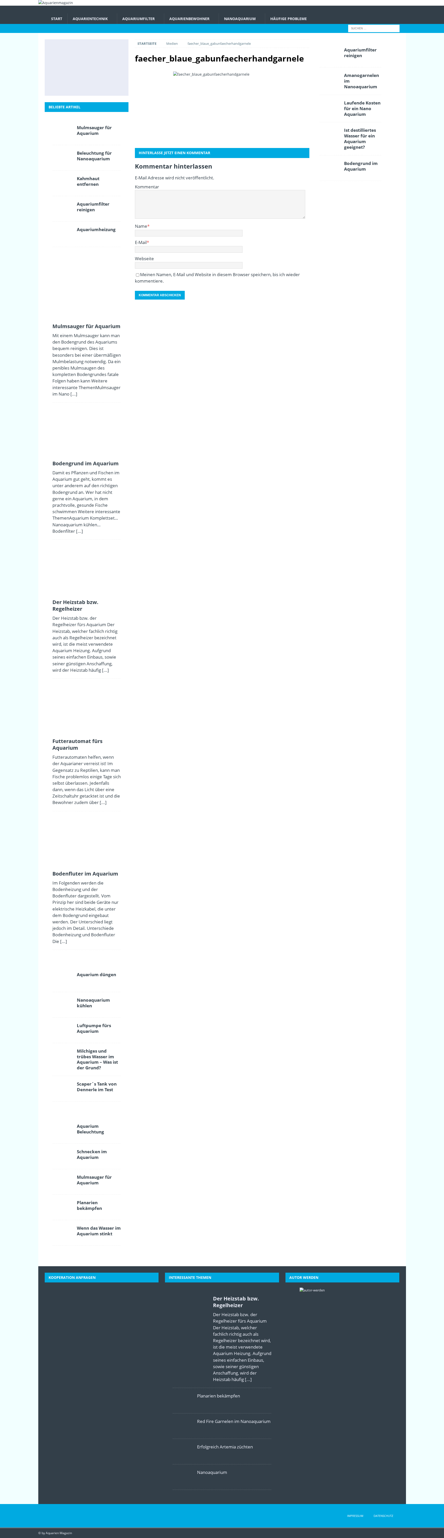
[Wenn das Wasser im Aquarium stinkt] (62, 1232)
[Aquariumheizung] (62, 234)
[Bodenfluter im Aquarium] (86, 67)
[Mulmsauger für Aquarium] (63, 50)
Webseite (144, 258)
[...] (73, 394)
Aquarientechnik (90, 18)
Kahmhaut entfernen (88, 181)
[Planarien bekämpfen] (62, 1207)
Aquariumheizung (96, 229)
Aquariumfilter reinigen (93, 207)
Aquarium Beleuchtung (90, 1129)
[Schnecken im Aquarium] (108, 83)
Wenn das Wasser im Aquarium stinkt (99, 1231)
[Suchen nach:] (374, 28)
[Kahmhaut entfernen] (62, 183)
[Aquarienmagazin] (55, 2)
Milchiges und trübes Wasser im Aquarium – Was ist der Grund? (97, 1059)
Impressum (355, 1516)
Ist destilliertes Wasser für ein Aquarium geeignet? (360, 138)
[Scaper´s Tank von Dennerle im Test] (62, 1088)
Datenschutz (383, 1516)
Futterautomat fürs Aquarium (77, 744)
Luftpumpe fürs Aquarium (94, 1028)
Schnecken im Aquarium (92, 1154)
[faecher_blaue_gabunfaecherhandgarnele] (222, 107)
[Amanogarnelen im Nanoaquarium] (330, 80)
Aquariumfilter (138, 18)
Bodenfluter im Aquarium (85, 873)
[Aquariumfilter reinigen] (62, 208)
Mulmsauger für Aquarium (94, 130)
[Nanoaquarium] (183, 1477)
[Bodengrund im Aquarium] (86, 50)
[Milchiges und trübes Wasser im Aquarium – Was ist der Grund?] (63, 83)
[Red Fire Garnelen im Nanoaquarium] (183, 1426)
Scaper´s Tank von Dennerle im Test (97, 1087)
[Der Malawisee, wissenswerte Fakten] (86, 83)
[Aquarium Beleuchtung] (62, 1130)
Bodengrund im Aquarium (85, 463)
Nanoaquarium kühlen (93, 1003)
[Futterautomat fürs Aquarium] (63, 67)
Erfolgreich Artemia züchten (225, 1447)
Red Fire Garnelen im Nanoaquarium (234, 1421)
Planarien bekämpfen (89, 1205)
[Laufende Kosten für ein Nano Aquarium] (330, 107)
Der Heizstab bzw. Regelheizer (75, 605)
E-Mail (141, 242)
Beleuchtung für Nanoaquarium (94, 156)
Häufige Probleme (288, 18)
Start (56, 18)
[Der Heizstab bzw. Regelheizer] (108, 50)
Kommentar (147, 187)
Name (141, 226)
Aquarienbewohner (189, 18)
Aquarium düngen (96, 974)
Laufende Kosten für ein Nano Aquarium (362, 108)
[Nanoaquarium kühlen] (62, 1004)
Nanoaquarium (240, 18)
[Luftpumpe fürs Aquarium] (62, 1030)
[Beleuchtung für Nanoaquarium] (62, 157)
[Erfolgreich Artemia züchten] (183, 1451)
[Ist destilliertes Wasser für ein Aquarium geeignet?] (108, 67)
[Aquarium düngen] (62, 979)
